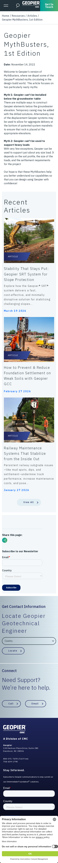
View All (28, 502)
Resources (18, 15)
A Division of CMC (15, 738)
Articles (32, 15)
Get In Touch (49, 5)
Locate (12, 650)
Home (5, 15)
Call (10, 703)
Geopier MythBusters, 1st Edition (22, 19)
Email (35, 703)
